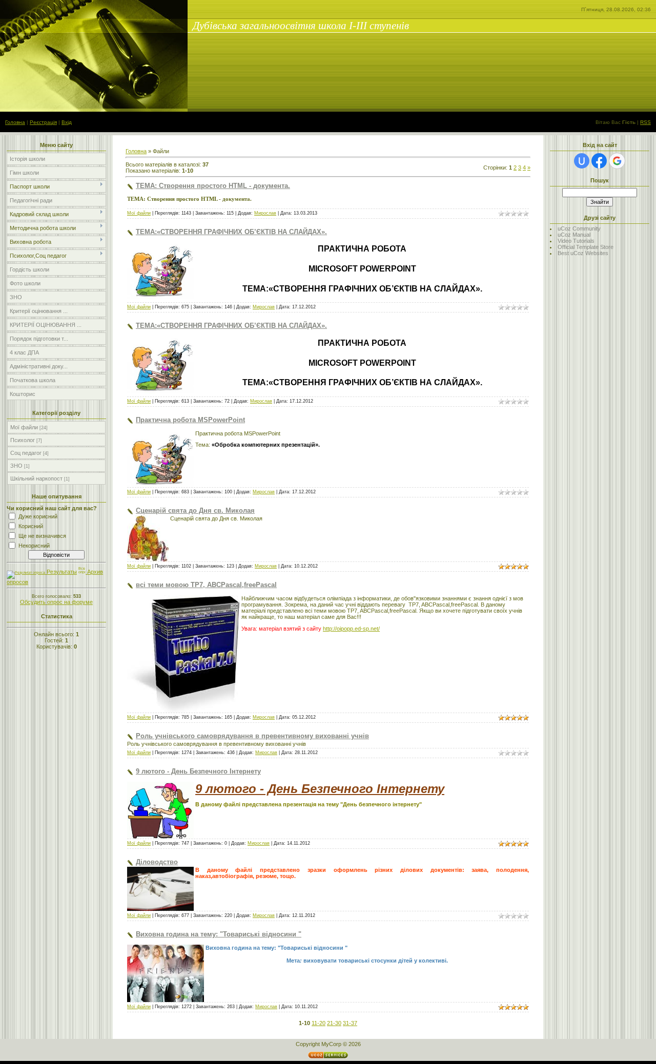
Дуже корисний (37, 516)
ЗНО (16, 466)
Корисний (30, 526)
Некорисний (34, 546)
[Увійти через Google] (617, 161)
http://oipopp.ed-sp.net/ (351, 628)
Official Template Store (585, 247)
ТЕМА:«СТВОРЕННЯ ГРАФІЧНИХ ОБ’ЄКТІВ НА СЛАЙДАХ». (231, 232)
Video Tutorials (576, 241)
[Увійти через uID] (581, 161)
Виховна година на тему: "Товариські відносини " (218, 934)
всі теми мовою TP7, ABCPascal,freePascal (206, 585)
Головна (15, 122)
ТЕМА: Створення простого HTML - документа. (213, 186)
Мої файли (24, 427)
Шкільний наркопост (36, 478)
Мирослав (265, 213)
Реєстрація (43, 122)
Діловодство (157, 862)
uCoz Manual (574, 235)
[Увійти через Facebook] (599, 161)
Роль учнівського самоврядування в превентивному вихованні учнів (252, 736)
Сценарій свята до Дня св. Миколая (195, 510)
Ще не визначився (42, 536)
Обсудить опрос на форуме (56, 602)
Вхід (66, 122)
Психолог (22, 440)
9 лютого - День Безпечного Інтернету (198, 771)
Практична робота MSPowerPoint (190, 420)
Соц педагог (26, 453)
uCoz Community (579, 228)
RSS (645, 122)
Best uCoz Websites (583, 253)
